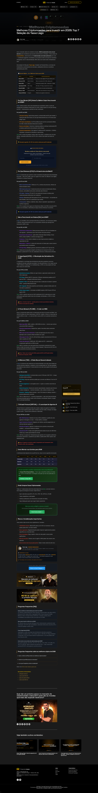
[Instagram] (18, 780)
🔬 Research (73, 6)
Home (17, 26)
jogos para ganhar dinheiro (24, 677)
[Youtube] (20, 780)
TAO (19, 363)
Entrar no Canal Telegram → (37, 568)
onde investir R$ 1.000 (23, 675)
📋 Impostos (64, 6)
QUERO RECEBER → (25, 162)
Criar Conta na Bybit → (37, 511)
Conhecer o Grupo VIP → (25, 478)
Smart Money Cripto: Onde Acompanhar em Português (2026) (27, 754)
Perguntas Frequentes (72, 770)
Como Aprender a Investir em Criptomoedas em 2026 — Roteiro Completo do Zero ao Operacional (71, 754)
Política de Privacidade (73, 773)
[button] (69, 39)
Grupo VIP (57, 771)
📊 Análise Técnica (44, 6)
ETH (19, 174)
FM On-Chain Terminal (26, 666)
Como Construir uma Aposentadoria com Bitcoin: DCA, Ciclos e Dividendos (48, 754)
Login (56, 774)
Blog (56, 773)
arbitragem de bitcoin (23, 673)
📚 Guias (54, 6)
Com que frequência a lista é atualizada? (28, 663)
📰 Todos (24, 6)
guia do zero (33, 666)
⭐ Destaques (43, 9)
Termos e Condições (72, 771)
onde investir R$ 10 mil (23, 679)
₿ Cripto (33, 6)
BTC (18, 105)
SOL (19, 220)
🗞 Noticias (54, 9)
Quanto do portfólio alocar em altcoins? (28, 659)
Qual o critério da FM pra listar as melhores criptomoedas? (32, 655)
